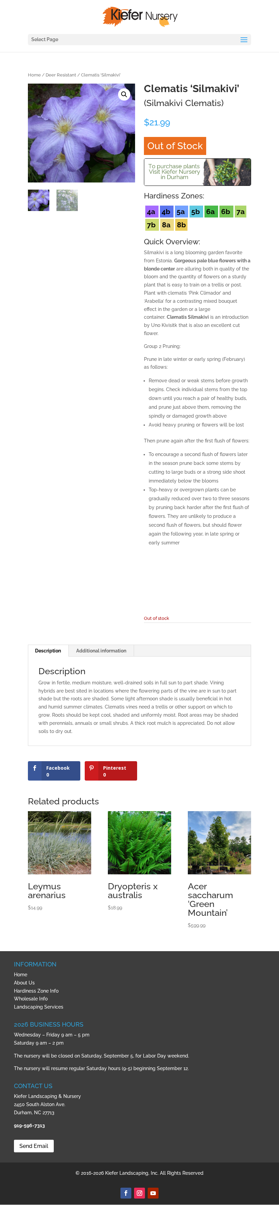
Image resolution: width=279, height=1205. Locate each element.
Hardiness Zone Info (36, 991)
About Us (24, 982)
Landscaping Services (38, 1007)
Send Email (33, 1146)
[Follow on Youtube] (153, 1193)
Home (34, 74)
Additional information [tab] (101, 650)
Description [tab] (48, 650)
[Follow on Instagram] (139, 1193)
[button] (124, 94)
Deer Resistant (61, 74)
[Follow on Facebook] (125, 1193)
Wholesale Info (31, 998)
